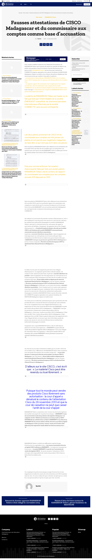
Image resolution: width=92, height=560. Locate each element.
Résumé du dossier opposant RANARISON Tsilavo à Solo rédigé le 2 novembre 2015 (23, 502)
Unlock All (80, 79)
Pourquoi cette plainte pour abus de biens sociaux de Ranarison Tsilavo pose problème (10, 124)
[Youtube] (89, 1)
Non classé (25, 12)
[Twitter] (88, 1)
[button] (31, 4)
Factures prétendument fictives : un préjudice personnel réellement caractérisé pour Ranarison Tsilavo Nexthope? (11, 80)
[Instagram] (86, 1)
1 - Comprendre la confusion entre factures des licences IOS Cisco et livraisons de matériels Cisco (10, 144)
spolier (39, 38)
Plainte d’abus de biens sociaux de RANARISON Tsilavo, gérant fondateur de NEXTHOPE (69, 503)
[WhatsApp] (51, 44)
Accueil (20, 12)
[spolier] (30, 486)
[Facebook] (84, 1)
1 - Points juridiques (6, 75)
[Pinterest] (47, 44)
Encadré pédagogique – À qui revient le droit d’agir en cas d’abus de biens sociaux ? (11, 102)
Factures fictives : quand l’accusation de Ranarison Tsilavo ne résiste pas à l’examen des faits (12, 149)
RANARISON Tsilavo (50, 17)
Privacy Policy (77, 84)
